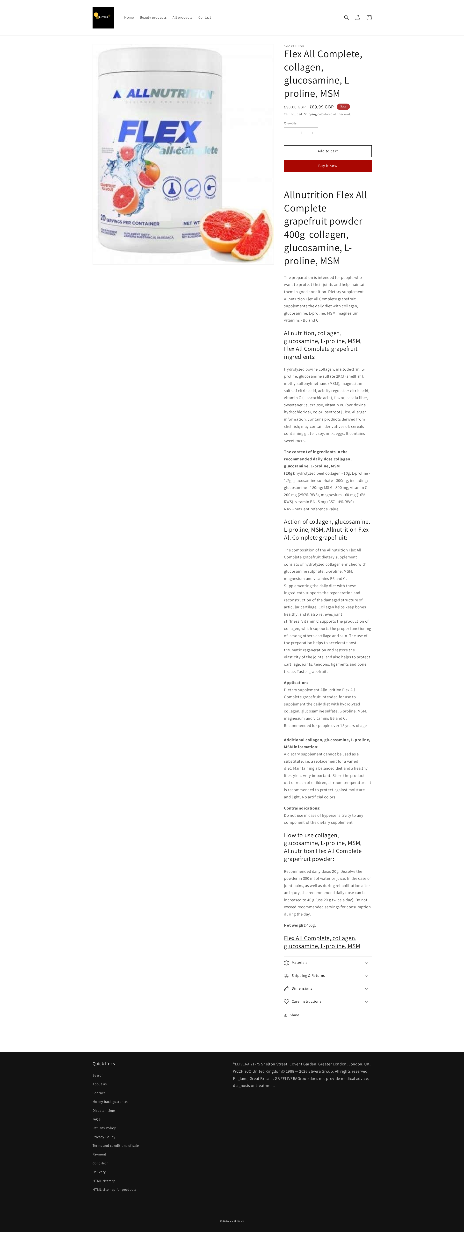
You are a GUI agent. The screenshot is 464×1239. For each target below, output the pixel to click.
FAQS (97, 1119)
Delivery (99, 1171)
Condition (101, 1163)
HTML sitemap (104, 1180)
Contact (99, 1093)
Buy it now (328, 165)
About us (100, 1084)
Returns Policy (104, 1128)
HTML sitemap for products (115, 1189)
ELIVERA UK (237, 1220)
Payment (99, 1154)
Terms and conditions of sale (116, 1145)
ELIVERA (242, 1064)
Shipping (310, 114)
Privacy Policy (104, 1136)
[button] (346, 17)
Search (98, 1075)
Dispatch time (104, 1110)
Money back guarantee (111, 1101)
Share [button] (294, 1015)
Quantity (290, 123)
